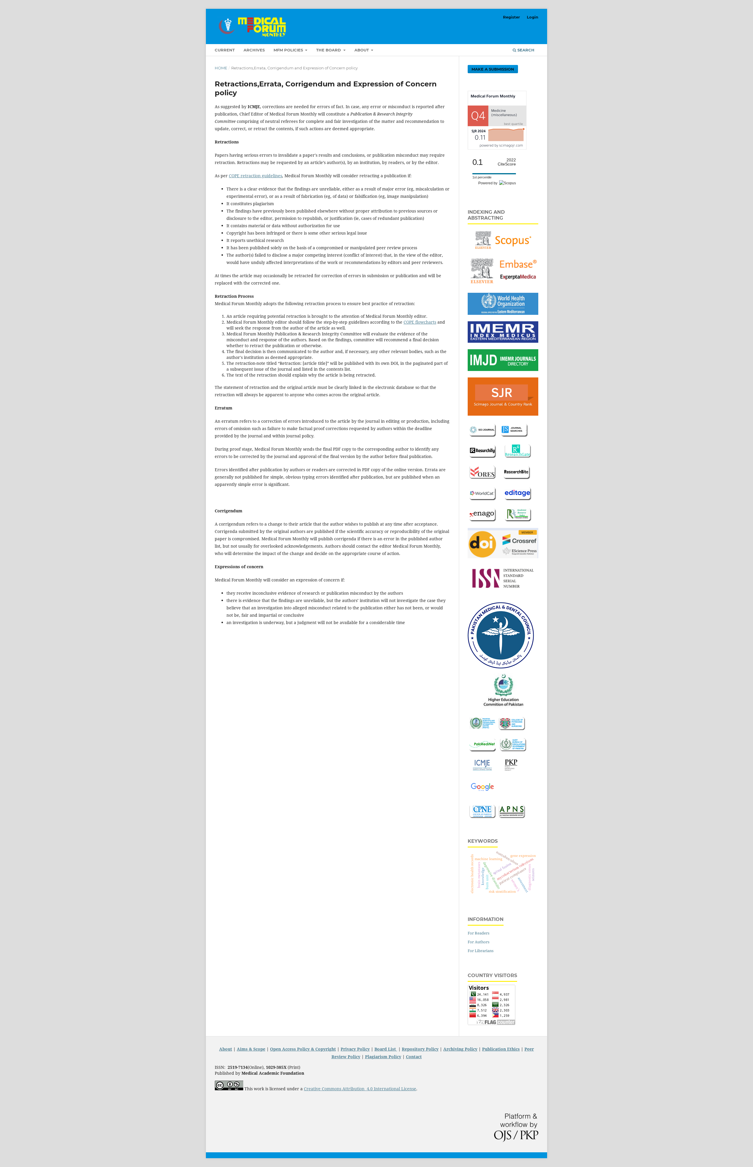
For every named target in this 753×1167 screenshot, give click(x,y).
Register (511, 17)
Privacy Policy (355, 1049)
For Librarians (481, 950)
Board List (385, 1049)
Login (532, 17)
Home (221, 68)
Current (225, 50)
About (362, 50)
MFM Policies (289, 50)
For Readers (478, 933)
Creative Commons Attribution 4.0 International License (360, 1088)
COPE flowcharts (420, 322)
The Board (329, 50)
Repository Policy (420, 1049)
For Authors (478, 941)
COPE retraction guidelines (255, 175)
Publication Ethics (501, 1049)
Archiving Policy (460, 1049)
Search (525, 50)
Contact (414, 1056)
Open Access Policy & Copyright (303, 1049)
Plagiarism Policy (383, 1056)
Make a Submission (493, 69)
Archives (254, 50)
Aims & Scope (251, 1049)
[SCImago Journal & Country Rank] (497, 148)
